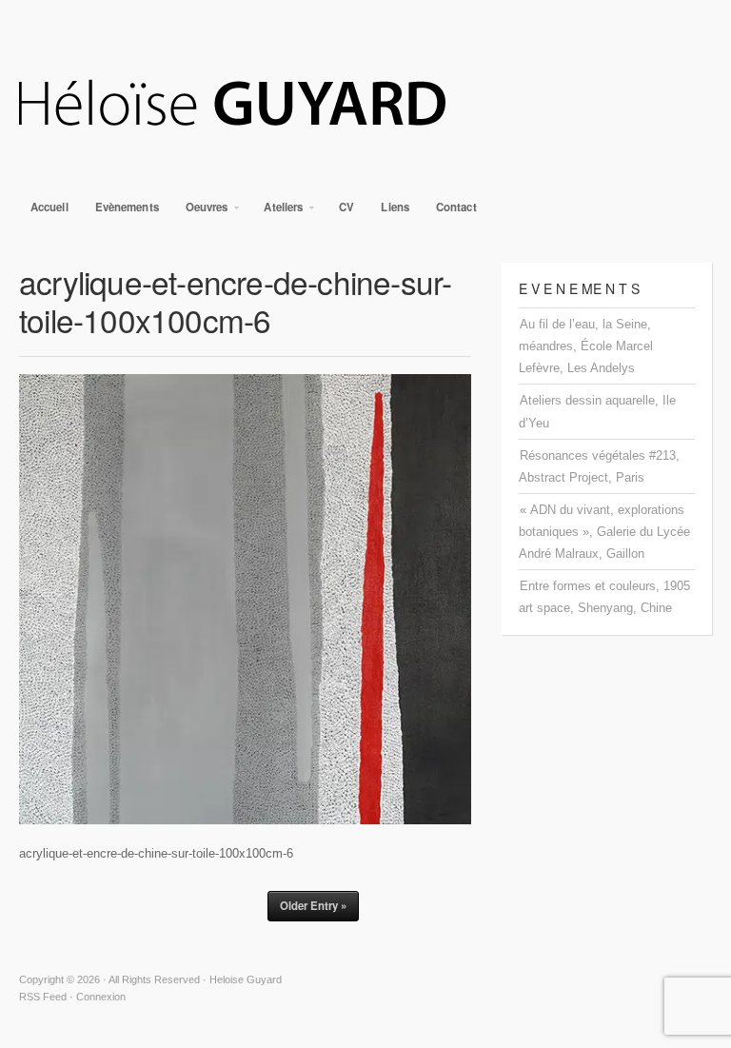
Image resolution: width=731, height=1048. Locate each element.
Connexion (101, 996)
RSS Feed (43, 996)
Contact (456, 207)
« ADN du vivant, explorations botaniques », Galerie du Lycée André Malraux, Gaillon (604, 532)
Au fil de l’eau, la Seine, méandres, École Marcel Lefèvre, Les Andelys (586, 346)
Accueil (49, 207)
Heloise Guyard (365, 104)
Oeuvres (201, 212)
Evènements (127, 207)
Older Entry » (313, 906)
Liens (395, 207)
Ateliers (277, 212)
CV (346, 207)
